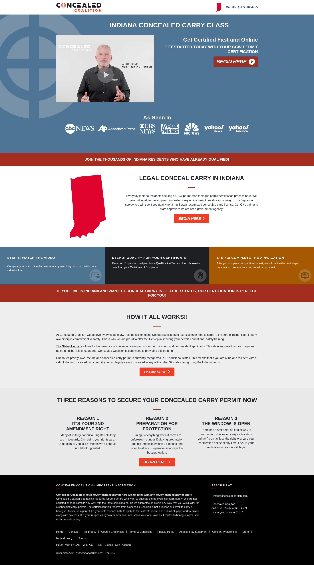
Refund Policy (64, 538)
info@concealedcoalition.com (230, 495)
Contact (73, 531)
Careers (82, 538)
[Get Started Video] (105, 68)
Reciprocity (89, 531)
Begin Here (231, 61)
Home (59, 531)
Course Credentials (112, 531)
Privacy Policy (165, 531)
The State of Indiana (69, 346)
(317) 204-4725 (242, 7)
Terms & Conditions (140, 531)
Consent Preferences (224, 531)
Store (245, 531)
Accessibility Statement (193, 531)
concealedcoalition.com (89, 552)
